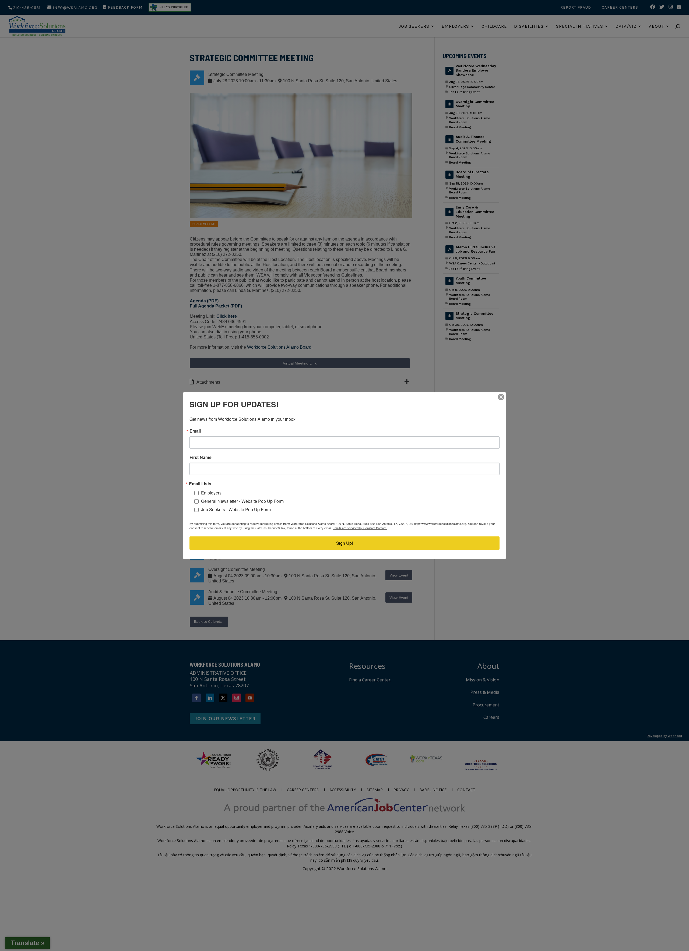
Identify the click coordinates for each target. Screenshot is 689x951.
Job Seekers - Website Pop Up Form (236, 509)
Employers (211, 493)
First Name (200, 457)
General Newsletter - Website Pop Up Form (242, 501)
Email (195, 431)
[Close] (501, 397)
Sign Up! (344, 543)
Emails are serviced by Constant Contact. (360, 528)
